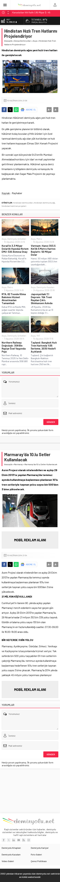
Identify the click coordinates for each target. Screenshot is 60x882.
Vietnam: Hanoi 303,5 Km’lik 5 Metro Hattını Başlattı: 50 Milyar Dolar (43, 250)
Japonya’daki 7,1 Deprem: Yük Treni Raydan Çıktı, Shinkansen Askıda (41, 299)
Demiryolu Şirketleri (16, 239)
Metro (39, 239)
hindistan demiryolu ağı (44, 202)
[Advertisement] (30, 791)
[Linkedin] (14, 840)
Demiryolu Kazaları (45, 287)
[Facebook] (4, 840)
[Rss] (24, 840)
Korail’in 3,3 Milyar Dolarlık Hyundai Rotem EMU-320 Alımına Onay (15, 248)
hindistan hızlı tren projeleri (14, 206)
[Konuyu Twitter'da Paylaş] (10, 109)
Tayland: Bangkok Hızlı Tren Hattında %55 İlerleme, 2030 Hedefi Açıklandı (44, 347)
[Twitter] (9, 840)
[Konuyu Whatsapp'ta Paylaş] (16, 109)
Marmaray (18, 464)
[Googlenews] (29, 840)
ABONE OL (31, 109)
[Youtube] (19, 840)
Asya (35, 41)
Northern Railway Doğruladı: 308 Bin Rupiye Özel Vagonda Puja (14, 347)
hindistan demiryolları (23, 202)
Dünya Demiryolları (22, 41)
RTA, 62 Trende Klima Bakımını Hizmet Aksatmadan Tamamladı (14, 299)
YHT (38, 335)
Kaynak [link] (6, 193)
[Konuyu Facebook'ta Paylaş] (4, 109)
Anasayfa (8, 41)
